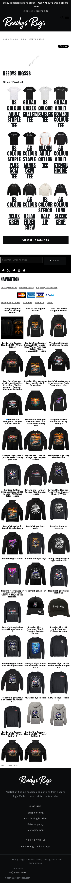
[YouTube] (24, 270)
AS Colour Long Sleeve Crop (61, 210)
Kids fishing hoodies (35, 818)
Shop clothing (35, 812)
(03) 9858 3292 (17, 872)
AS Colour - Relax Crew (14, 210)
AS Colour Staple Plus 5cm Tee (14, 162)
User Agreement (9, 287)
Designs (14, 39)
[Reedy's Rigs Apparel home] (24, 22)
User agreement (36, 829)
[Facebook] (3, 270)
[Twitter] (8, 270)
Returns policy (35, 824)
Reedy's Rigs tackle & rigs (35, 846)
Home (4, 39)
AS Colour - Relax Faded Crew (30, 213)
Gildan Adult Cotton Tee (45, 156)
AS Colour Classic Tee (45, 111)
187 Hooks (27, 302)
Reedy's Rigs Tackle (10, 302)
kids (23, 39)
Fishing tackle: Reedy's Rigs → (36, 11)
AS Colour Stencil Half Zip (45, 210)
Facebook (39, 302)
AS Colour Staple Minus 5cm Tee (30, 162)
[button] (62, 17)
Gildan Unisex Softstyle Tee (32, 111)
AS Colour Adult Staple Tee (14, 114)
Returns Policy (26, 287)
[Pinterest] (13, 270)
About (50, 302)
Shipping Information (46, 287)
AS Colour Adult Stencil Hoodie (61, 159)
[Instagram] (19, 270)
